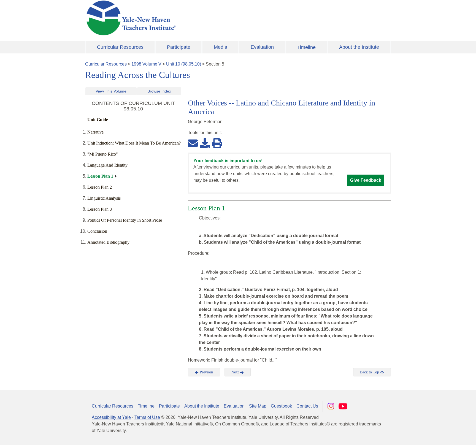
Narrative (95, 132)
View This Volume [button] (111, 91)
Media (220, 47)
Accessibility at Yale (111, 417)
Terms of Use (147, 417)
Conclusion (97, 231)
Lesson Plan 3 (99, 209)
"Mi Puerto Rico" (102, 154)
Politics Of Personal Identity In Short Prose (124, 220)
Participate (178, 47)
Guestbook (281, 406)
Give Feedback (365, 180)
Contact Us (307, 406)
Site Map (257, 406)
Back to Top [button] (370, 372)
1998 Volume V (146, 64)
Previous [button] (206, 372)
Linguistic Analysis (104, 198)
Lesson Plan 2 (99, 187)
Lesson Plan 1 (100, 176)
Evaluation (262, 47)
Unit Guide (97, 119)
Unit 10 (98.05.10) (183, 64)
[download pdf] (205, 143)
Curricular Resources (120, 47)
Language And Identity (107, 165)
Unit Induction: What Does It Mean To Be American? (134, 143)
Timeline (306, 47)
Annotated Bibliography (108, 242)
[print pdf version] (217, 143)
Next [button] (235, 372)
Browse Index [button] (159, 91)
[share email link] (193, 143)
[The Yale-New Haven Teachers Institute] (185, 18)
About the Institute (359, 47)
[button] (444, 435)
